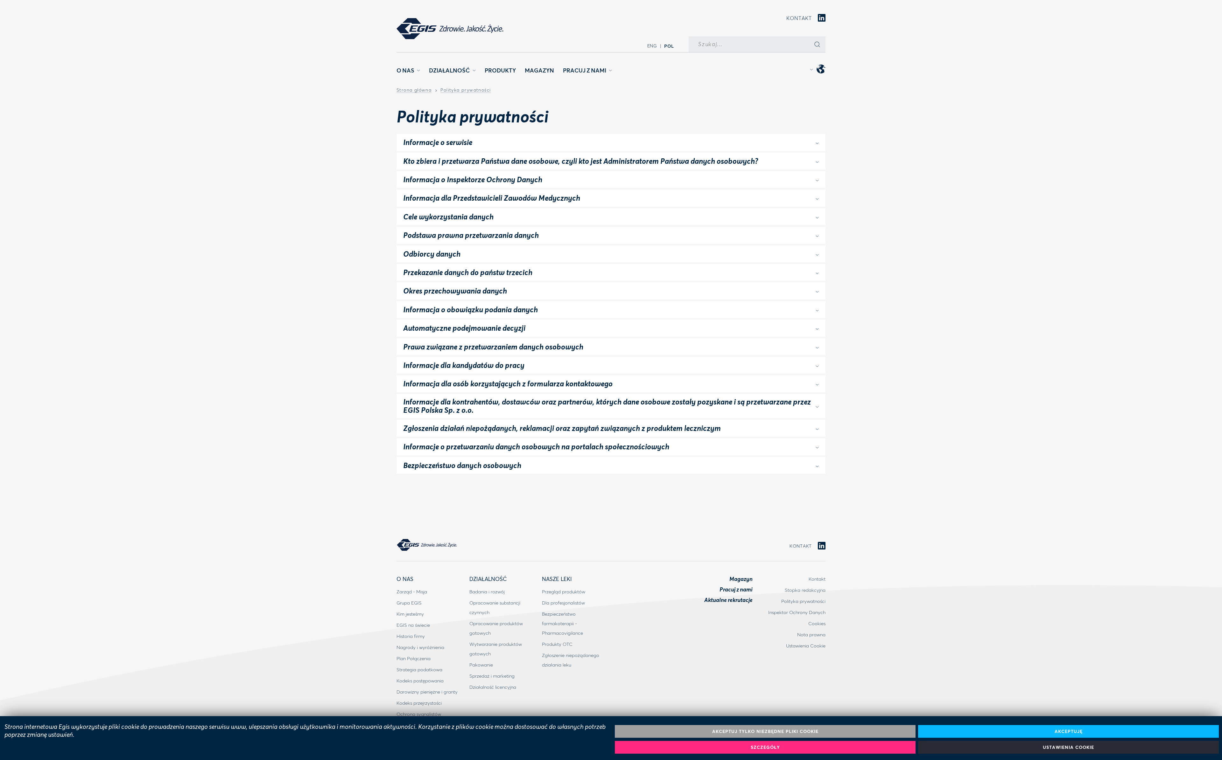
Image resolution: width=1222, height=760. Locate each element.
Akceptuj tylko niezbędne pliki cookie (765, 731)
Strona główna (414, 90)
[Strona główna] (450, 28)
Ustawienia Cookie (1068, 747)
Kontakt (799, 18)
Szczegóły (765, 747)
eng (652, 45)
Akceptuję (1069, 731)
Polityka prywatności (465, 90)
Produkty (500, 70)
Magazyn (539, 70)
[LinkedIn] (821, 18)
